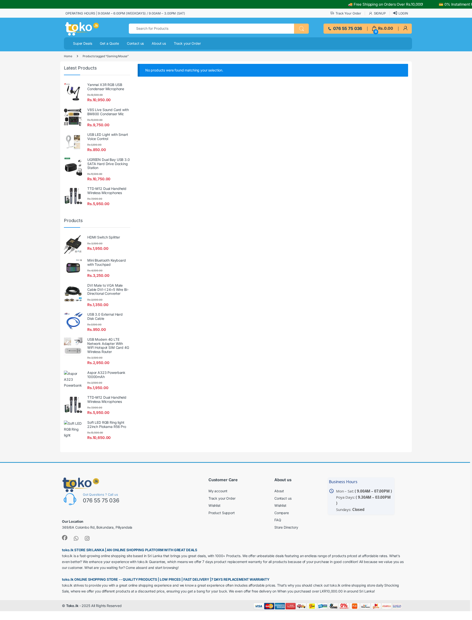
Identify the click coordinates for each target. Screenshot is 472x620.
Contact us (135, 43)
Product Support (221, 513)
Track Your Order (348, 13)
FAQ (277, 520)
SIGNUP (380, 13)
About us (159, 43)
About (279, 491)
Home (68, 56)
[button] (301, 29)
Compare (281, 513)
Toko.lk (72, 606)
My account (217, 491)
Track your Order (187, 43)
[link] (405, 28)
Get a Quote (109, 43)
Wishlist (214, 505)
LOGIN (403, 13)
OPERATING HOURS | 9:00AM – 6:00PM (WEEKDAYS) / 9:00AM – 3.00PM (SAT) (125, 13)
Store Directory (286, 527)
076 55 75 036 (347, 28)
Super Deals (82, 43)
